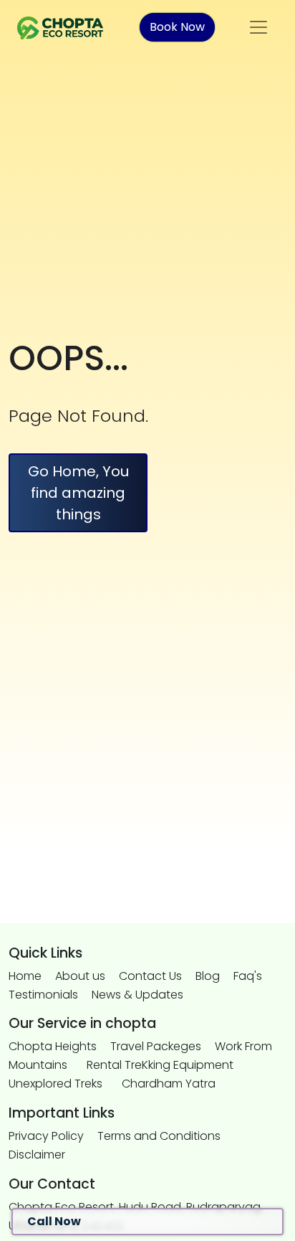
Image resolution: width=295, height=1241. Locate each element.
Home (25, 976)
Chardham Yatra (169, 1083)
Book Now (177, 27)
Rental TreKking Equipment (160, 1065)
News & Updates (137, 994)
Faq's (247, 976)
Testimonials (43, 994)
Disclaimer (37, 1154)
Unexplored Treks (55, 1083)
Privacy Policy (46, 1136)
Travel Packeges (155, 1046)
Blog (207, 976)
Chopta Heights (53, 1046)
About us (80, 976)
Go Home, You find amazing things (78, 492)
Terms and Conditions (159, 1136)
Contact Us (150, 976)
